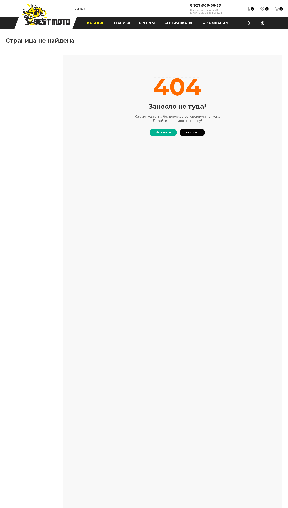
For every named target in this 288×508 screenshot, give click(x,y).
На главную (163, 132)
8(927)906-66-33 (205, 5)
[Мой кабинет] (262, 23)
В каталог (192, 132)
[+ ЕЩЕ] (237, 23)
